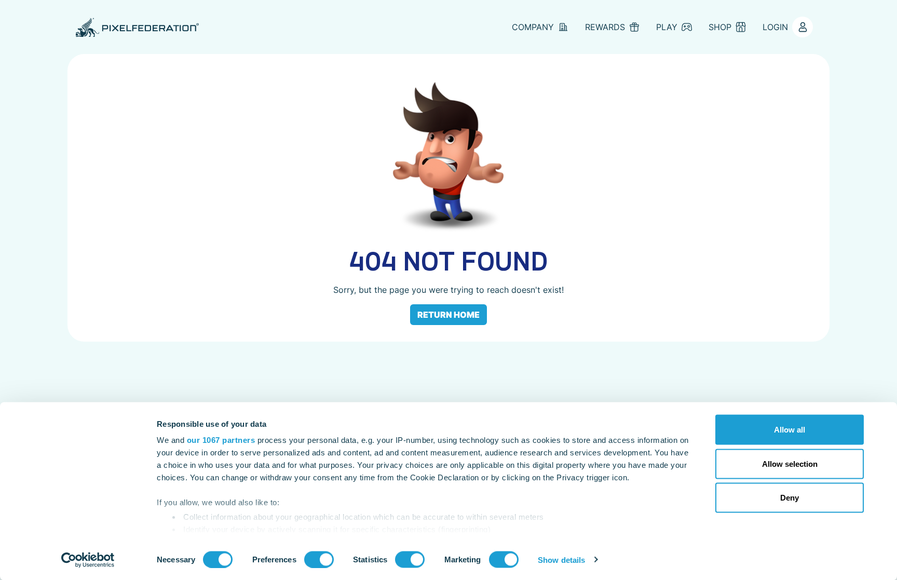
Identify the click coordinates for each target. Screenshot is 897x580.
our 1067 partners (221, 440)
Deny (789, 497)
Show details (561, 559)
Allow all (789, 429)
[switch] (319, 559)
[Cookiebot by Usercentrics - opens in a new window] (88, 560)
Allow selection (790, 463)
